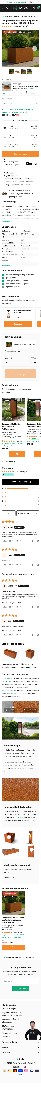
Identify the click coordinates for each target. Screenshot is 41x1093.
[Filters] (8, 513)
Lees (6, 221)
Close (20, 1042)
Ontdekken (8, 878)
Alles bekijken (8, 461)
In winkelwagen (20, 154)
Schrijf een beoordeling (20, 482)
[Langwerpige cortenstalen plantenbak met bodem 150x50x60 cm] (13, 903)
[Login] (33, 8)
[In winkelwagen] (17, 454)
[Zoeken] (7, 8)
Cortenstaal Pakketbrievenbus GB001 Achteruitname (12, 426)
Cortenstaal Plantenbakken (28, 16)
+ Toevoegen (18, 324)
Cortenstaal (6, 678)
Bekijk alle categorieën (3, 8)
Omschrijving (9, 201)
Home (4, 16)
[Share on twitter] (37, 540)
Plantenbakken (12, 16)
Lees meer (28, 834)
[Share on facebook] (33, 540)
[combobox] (20, 104)
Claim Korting (20, 988)
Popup (26, 112)
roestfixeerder (16, 693)
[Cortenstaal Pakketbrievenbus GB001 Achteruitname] (13, 409)
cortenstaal (19, 817)
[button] (2, 2)
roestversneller (7, 690)
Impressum (6, 1036)
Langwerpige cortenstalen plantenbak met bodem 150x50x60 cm (13, 920)
